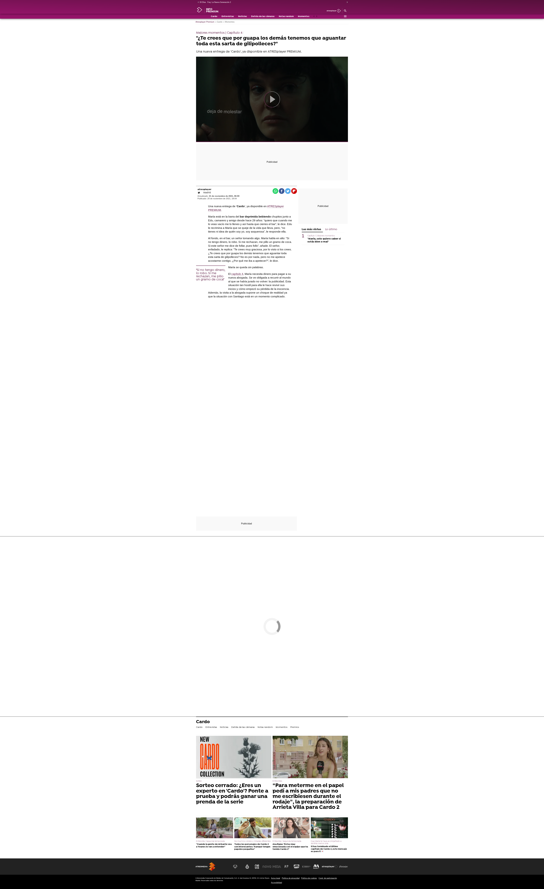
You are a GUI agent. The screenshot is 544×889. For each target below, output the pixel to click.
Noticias (242, 16)
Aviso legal (275, 878)
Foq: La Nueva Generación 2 (219, 2)
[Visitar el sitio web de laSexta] (247, 867)
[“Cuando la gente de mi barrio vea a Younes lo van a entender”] (214, 828)
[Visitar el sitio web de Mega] (277, 867)
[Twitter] (198, 192)
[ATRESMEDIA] (205, 866)
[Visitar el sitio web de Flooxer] (343, 867)
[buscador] (345, 11)
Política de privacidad (290, 878)
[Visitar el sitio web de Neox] (257, 867)
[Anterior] (197, 2)
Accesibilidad (276, 882)
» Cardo (218, 22)
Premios (294, 727)
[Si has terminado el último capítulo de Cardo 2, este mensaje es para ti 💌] (329, 828)
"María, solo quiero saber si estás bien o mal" (324, 240)
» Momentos (228, 22)
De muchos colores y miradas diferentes (252, 841)
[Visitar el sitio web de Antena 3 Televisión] (237, 867)
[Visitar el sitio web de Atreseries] (286, 867)
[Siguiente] (346, 2)
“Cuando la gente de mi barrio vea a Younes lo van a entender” (214, 845)
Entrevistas (228, 16)
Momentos (303, 16)
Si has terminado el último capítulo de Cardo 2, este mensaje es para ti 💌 (329, 849)
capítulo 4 (237, 273)
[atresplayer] (333, 11)
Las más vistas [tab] (311, 229)
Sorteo (199, 781)
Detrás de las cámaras (263, 16)
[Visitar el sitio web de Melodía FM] (316, 867)
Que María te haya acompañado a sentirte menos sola (326, 842)
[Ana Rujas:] (291, 828)
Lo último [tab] (331, 229)
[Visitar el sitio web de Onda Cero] (296, 867)
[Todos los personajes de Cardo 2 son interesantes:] (252, 828)
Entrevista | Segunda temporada (210, 841)
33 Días (203, 2)
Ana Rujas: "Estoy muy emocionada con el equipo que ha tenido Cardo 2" (290, 846)
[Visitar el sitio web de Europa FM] (306, 867)
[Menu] (345, 16)
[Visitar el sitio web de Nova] (267, 867)
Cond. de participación (328, 878)
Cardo (214, 16)
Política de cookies (309, 878)
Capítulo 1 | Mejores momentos (321, 236)
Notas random (286, 16)
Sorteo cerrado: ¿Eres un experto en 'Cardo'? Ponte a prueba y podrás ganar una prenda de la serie (232, 794)
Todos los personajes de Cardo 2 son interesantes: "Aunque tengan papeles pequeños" (252, 846)
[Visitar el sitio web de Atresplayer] (330, 867)
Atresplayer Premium (205, 22)
